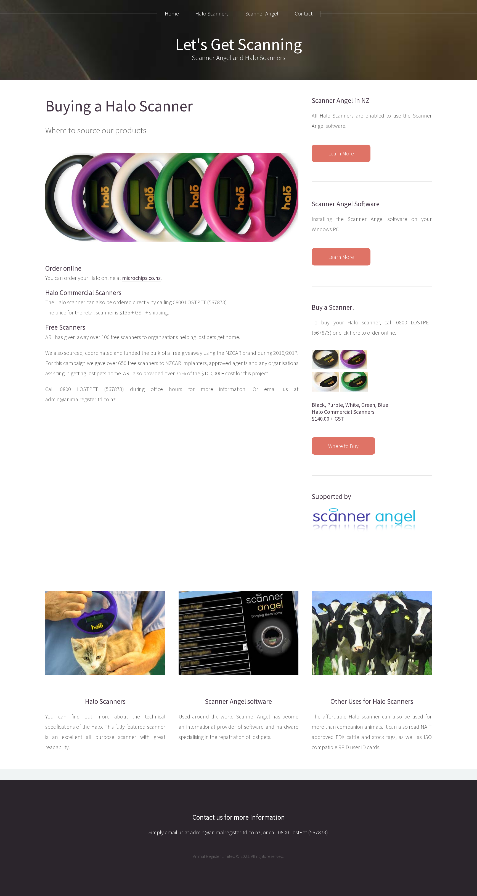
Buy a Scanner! (333, 307)
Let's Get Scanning (238, 44)
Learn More (341, 153)
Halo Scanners (105, 701)
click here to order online (367, 332)
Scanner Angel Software (346, 203)
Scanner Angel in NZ (340, 100)
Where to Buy (343, 445)
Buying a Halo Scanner (119, 106)
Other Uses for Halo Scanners (371, 701)
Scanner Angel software (238, 701)
